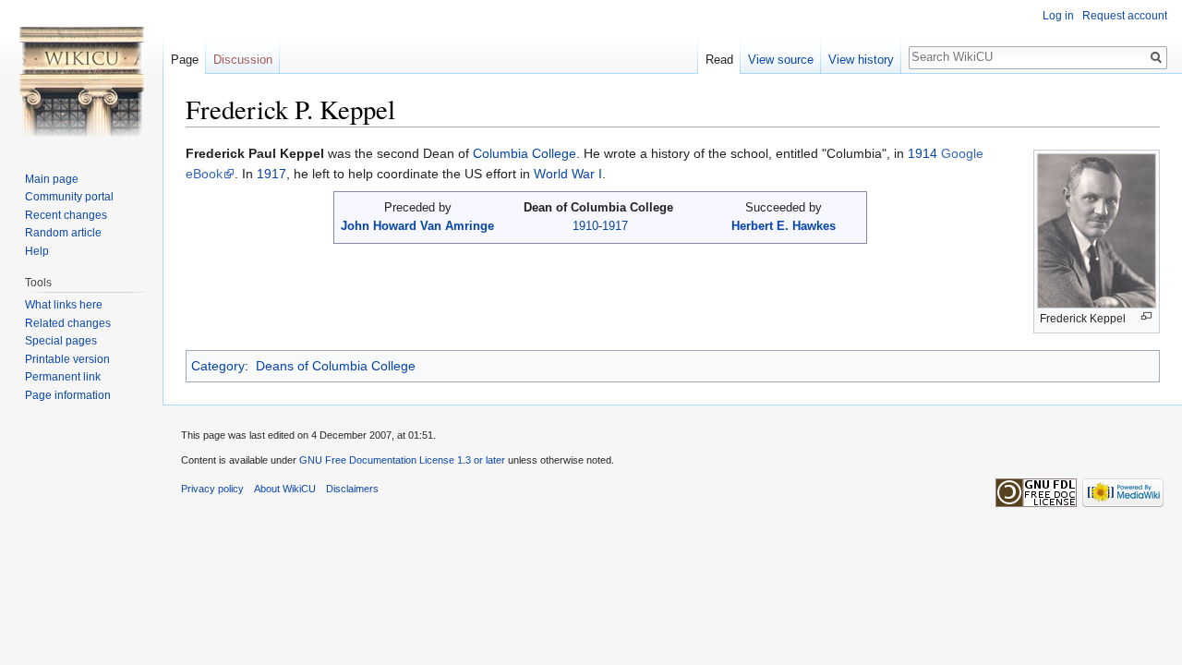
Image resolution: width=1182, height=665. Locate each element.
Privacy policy (212, 488)
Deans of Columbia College (336, 365)
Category (218, 365)
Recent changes (66, 215)
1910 (585, 226)
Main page (51, 179)
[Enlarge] (1146, 316)
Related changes (68, 323)
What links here (64, 304)
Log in (1058, 15)
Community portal (69, 196)
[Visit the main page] (81, 74)
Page (185, 59)
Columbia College (524, 153)
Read (719, 59)
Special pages (61, 340)
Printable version (67, 359)
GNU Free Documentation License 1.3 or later (402, 460)
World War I (568, 173)
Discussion (242, 59)
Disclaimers (352, 488)
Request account (1124, 15)
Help (37, 251)
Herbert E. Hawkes (783, 226)
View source (781, 59)
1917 (271, 173)
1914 (922, 153)
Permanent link (63, 376)
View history (861, 59)
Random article (63, 232)
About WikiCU (285, 488)
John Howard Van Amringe (417, 226)
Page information (68, 395)
